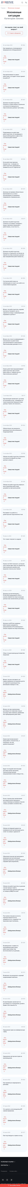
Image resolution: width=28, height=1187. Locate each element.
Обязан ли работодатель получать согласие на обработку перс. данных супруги (14, 458)
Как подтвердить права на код (12, 1135)
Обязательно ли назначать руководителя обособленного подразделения (12, 430)
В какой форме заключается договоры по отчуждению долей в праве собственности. (13, 1003)
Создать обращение (15, 33)
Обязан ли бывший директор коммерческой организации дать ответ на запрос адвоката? (13, 830)
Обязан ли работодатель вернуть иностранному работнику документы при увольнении (13, 486)
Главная (3, 8)
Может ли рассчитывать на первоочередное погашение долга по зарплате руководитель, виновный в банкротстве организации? (14, 683)
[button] (14, 1162)
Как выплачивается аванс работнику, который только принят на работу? (14, 76)
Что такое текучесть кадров (12, 539)
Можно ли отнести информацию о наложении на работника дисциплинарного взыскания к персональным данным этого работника (13, 342)
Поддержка (4, 1171)
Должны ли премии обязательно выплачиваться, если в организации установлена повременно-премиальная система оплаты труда (13, 195)
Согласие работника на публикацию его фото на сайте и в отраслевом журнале (13, 283)
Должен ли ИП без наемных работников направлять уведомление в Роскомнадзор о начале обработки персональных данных (13, 627)
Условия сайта (13, 1171)
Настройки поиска (15, 1185)
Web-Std (23, 1183)
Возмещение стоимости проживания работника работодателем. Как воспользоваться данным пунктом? (11, 949)
